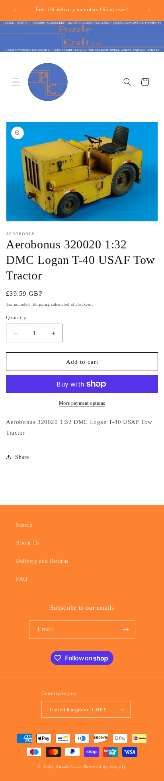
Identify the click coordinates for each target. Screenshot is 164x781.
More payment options (82, 403)
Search (24, 525)
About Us (27, 543)
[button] (16, 82)
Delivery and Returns (42, 561)
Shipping (41, 304)
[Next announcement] (149, 10)
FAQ (21, 579)
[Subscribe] (126, 629)
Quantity (16, 317)
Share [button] (22, 457)
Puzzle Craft (69, 766)
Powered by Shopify (105, 766)
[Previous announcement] (14, 10)
